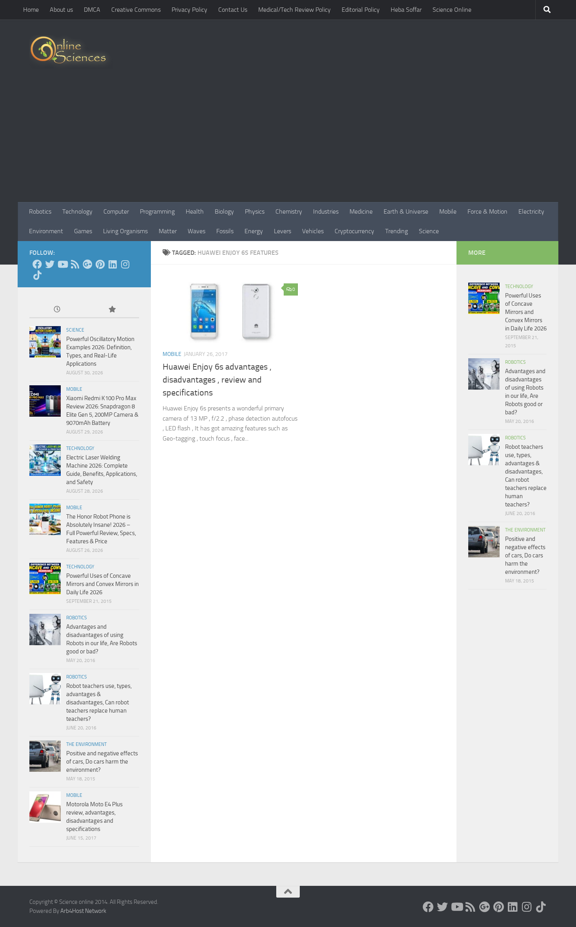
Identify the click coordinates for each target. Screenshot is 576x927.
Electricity (531, 211)
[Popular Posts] (111, 309)
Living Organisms (125, 231)
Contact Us (232, 9)
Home (31, 9)
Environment (46, 231)
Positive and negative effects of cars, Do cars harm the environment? (102, 761)
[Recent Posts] (56, 309)
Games (83, 231)
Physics (254, 211)
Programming (157, 211)
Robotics (40, 211)
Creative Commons (136, 9)
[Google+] (87, 264)
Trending (396, 231)
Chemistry (288, 211)
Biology (224, 211)
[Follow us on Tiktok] (37, 275)
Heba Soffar (406, 9)
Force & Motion (487, 211)
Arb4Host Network (83, 910)
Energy (254, 231)
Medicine (361, 211)
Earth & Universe (406, 211)
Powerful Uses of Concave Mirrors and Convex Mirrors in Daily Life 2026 (102, 584)
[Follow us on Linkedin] (112, 264)
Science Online (452, 9)
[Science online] (37, 264)
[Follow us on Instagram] (125, 264)
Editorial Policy (361, 9)
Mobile (447, 211)
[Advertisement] (288, 143)
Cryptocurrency (354, 231)
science (75, 330)
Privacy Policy (189, 9)
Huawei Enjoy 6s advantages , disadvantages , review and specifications (217, 380)
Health (195, 211)
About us (61, 9)
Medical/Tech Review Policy (294, 9)
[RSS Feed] (75, 264)
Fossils (225, 231)
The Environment (86, 744)
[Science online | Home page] (71, 52)
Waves (196, 231)
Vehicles (313, 231)
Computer (116, 211)
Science (429, 231)
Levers (282, 231)
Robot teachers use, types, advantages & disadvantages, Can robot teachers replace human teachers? (99, 702)
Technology (77, 211)
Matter (168, 231)
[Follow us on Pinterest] (100, 264)
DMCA (92, 9)
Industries (326, 211)
